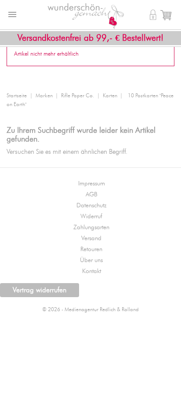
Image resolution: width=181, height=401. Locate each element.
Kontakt (91, 271)
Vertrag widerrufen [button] (39, 290)
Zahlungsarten (91, 227)
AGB (92, 195)
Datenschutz (91, 205)
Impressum (91, 184)
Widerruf (91, 216)
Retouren (91, 249)
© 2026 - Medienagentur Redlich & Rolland (90, 309)
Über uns (91, 260)
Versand (91, 238)
